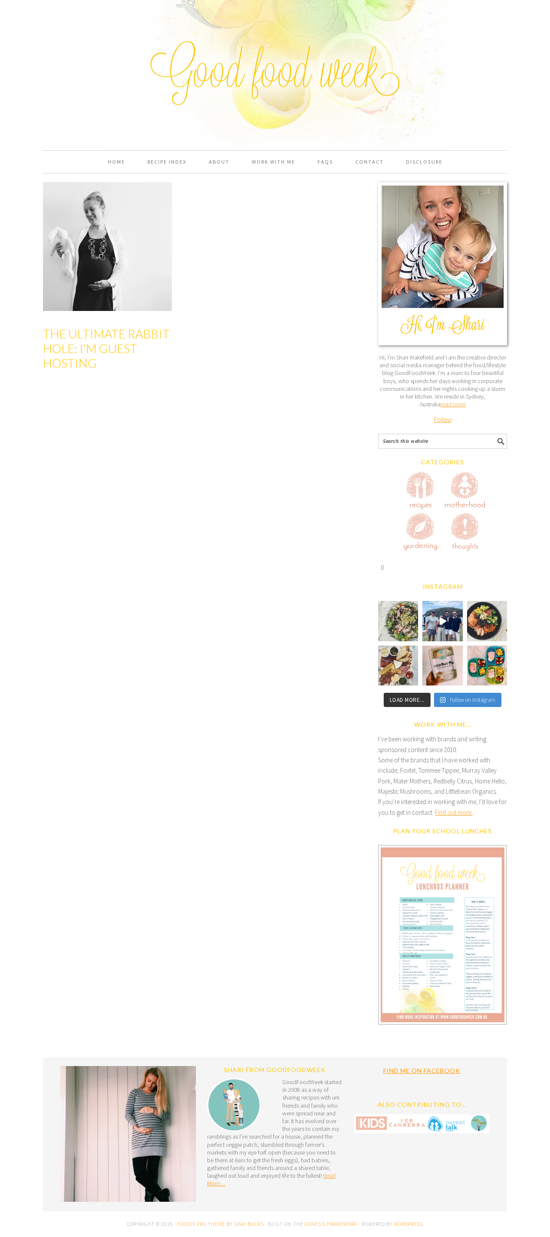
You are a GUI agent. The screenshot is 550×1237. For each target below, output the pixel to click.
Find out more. (454, 812)
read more (453, 404)
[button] (442, 936)
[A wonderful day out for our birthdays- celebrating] (442, 621)
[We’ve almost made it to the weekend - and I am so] (398, 666)
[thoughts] (464, 533)
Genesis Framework (331, 1224)
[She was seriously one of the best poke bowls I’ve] (487, 621)
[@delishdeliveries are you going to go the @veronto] (442, 666)
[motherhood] (464, 491)
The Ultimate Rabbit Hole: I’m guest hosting (106, 348)
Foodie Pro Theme (201, 1224)
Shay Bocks (249, 1224)
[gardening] (420, 533)
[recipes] (420, 491)
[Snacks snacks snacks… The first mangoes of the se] (487, 666)
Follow (443, 419)
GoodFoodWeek (275, 44)
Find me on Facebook (421, 1070)
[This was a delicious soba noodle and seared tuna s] (398, 621)
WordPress (408, 1224)
